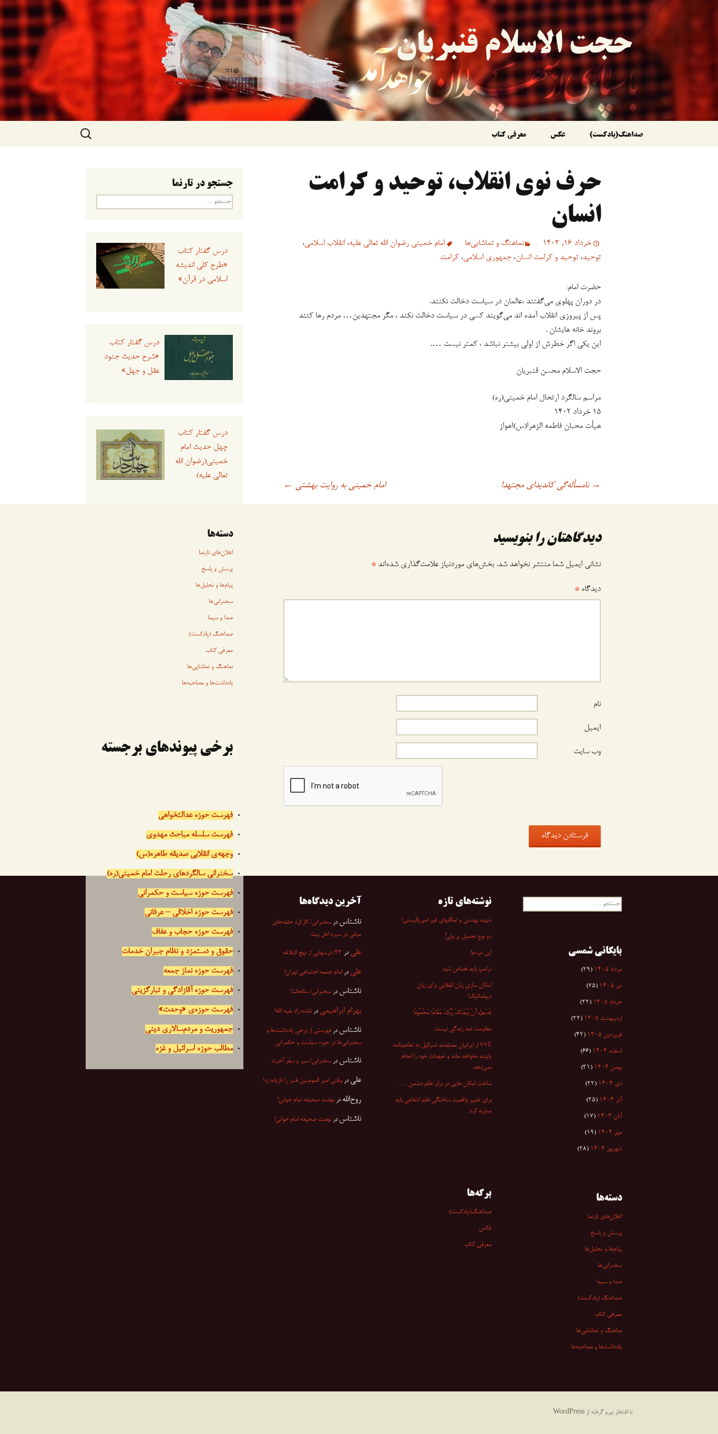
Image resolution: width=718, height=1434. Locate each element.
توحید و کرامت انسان (547, 257)
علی (355, 952)
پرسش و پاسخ (217, 569)
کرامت (449, 257)
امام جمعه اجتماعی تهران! (313, 972)
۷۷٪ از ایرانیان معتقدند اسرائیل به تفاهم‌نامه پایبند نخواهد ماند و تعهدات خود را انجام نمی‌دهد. (442, 1056)
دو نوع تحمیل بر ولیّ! (468, 936)
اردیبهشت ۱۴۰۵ (603, 1018)
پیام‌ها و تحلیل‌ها (214, 585)
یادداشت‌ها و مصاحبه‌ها (207, 683)
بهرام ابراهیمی (340, 1011)
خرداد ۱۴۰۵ (607, 1002)
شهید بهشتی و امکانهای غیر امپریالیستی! (446, 920)
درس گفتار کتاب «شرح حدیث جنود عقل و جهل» (131, 357)
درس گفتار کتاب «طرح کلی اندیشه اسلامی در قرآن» (201, 265)
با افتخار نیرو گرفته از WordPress (592, 1412)
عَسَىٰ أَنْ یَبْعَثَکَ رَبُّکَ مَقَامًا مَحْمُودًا (452, 1013)
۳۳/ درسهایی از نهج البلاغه (312, 953)
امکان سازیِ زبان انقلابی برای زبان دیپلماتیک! (454, 991)
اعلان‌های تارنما (216, 553)
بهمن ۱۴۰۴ (608, 1067)
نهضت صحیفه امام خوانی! (306, 1100)
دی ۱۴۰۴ (610, 1084)
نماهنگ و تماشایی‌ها (494, 243)
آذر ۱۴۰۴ (610, 1100)
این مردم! (480, 953)
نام (597, 704)
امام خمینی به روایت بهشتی (334, 485)
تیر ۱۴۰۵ (610, 986)
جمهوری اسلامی (487, 257)
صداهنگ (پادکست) (211, 634)
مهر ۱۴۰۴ (610, 1132)
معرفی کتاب (508, 135)
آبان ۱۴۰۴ (609, 1116)
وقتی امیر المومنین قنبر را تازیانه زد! (302, 1080)
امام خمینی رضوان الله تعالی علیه (397, 243)
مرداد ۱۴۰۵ (608, 970)
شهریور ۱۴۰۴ (606, 1149)
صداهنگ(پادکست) (616, 135)
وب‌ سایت (587, 751)
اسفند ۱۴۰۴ (607, 1051)
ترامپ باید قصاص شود (466, 969)
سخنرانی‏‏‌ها (221, 602)
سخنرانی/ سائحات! (311, 992)
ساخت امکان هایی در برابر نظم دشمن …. (444, 1084)
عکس (557, 135)
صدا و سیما (220, 618)
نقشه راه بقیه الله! (293, 1011)
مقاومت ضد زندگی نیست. (462, 1029)
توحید (591, 257)
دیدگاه (588, 589)
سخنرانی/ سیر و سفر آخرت (301, 1061)
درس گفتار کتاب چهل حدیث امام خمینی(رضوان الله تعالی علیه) (201, 454)
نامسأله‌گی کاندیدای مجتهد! (551, 485)
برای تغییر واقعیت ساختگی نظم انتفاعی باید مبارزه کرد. (443, 1106)
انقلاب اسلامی (324, 243)
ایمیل (592, 728)
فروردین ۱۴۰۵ (604, 1035)
